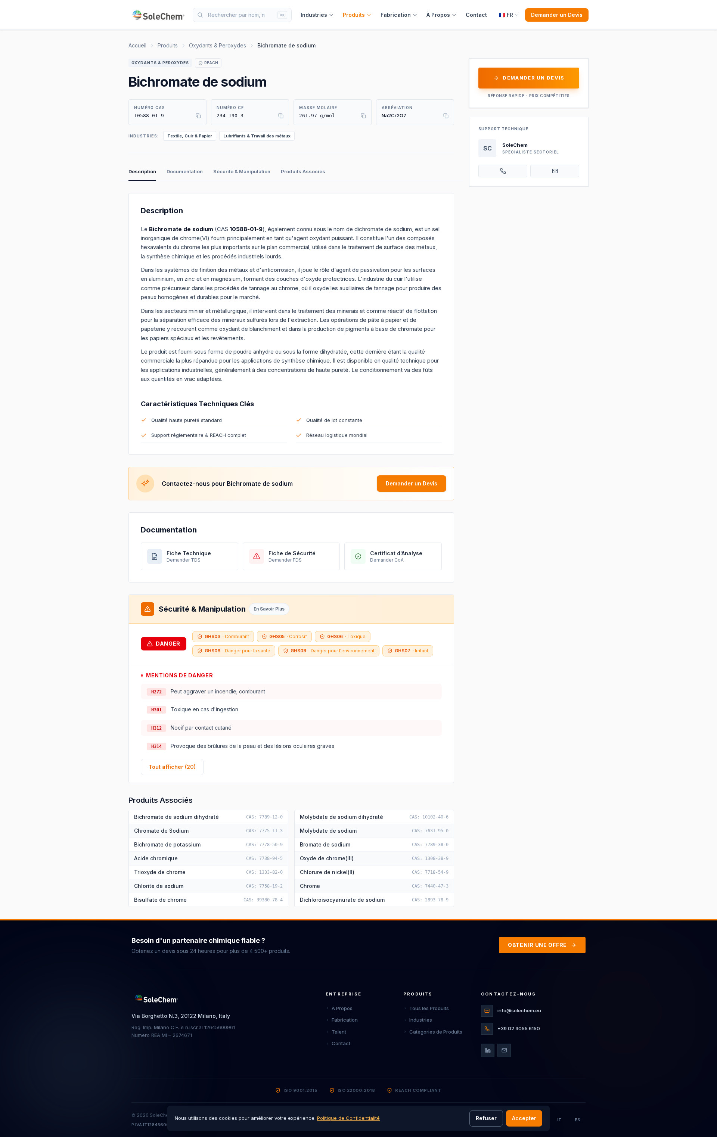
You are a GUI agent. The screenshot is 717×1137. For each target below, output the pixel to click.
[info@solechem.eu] (554, 171)
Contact (476, 15)
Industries (314, 15)
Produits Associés (303, 171)
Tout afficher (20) (172, 767)
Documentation (185, 171)
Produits (354, 15)
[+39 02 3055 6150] (502, 171)
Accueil (137, 45)
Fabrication (396, 15)
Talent (339, 1032)
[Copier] (198, 115)
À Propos (438, 15)
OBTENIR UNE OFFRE (537, 945)
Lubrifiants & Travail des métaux (257, 136)
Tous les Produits (429, 1008)
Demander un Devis (557, 15)
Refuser (486, 1118)
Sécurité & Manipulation (241, 171)
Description (142, 171)
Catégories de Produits (435, 1032)
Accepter (524, 1118)
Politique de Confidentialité (348, 1118)
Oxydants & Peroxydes (217, 45)
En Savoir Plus (269, 609)
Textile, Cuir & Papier (189, 136)
